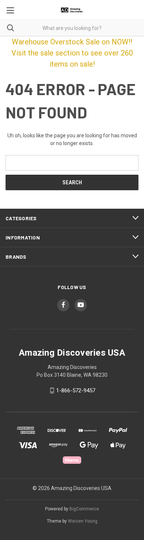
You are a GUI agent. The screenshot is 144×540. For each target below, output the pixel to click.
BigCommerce (84, 509)
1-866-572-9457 (75, 390)
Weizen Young (82, 521)
